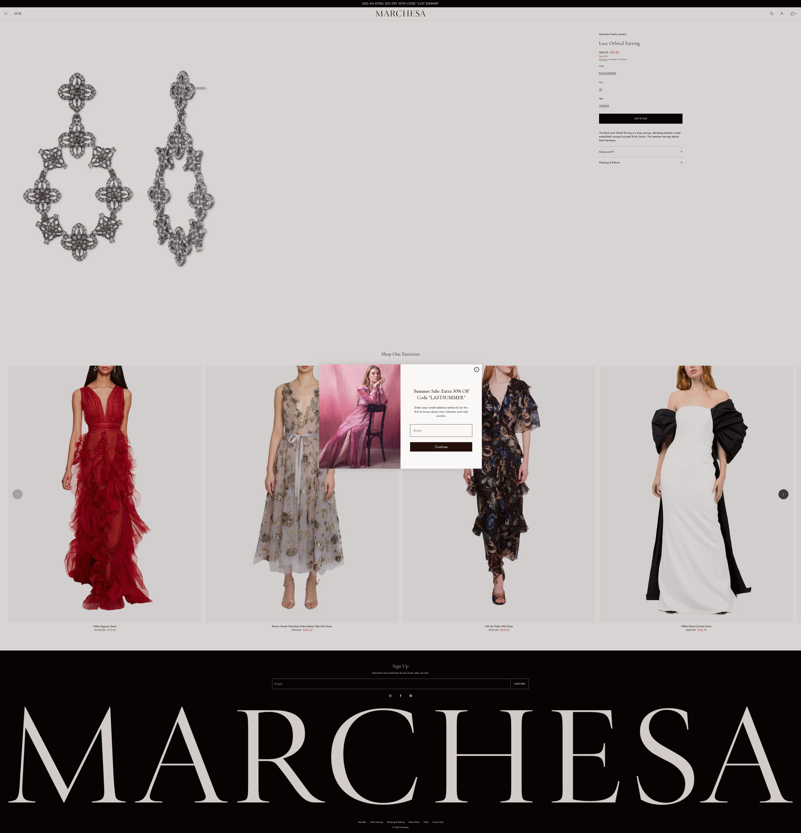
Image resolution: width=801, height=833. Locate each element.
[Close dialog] (477, 369)
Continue (441, 446)
